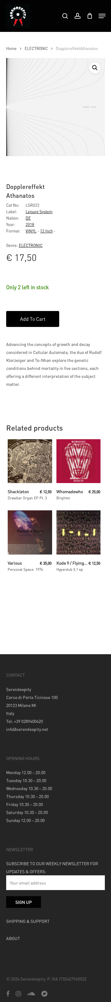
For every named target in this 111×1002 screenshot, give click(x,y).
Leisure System (39, 211)
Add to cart (32, 319)
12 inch (46, 230)
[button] (95, 67)
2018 (30, 224)
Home (11, 48)
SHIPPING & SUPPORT (28, 921)
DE (28, 218)
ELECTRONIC (36, 48)
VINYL (31, 230)
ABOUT (13, 938)
